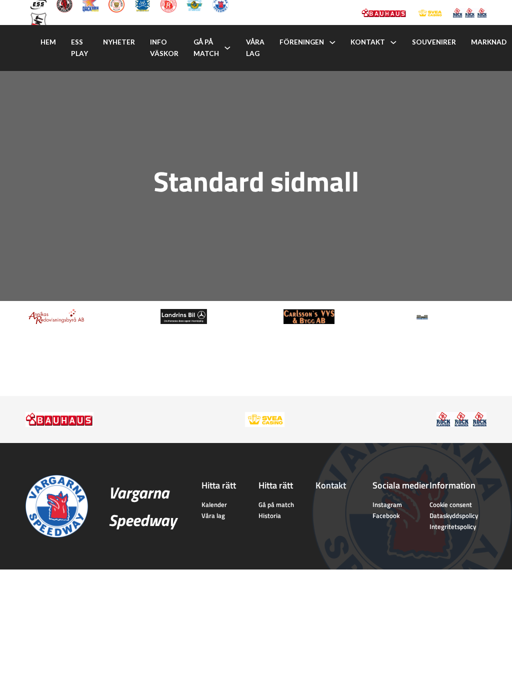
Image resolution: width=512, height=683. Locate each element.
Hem (48, 42)
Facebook (386, 515)
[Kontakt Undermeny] (393, 43)
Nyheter (119, 42)
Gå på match (206, 48)
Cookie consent (451, 505)
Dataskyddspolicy (454, 515)
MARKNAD (488, 42)
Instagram (387, 505)
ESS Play (79, 48)
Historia (269, 515)
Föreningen (302, 42)
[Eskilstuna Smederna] (38, 19)
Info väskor (164, 48)
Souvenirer (434, 42)
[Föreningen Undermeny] (332, 43)
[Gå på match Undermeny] (227, 48)
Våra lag (255, 48)
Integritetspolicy (453, 527)
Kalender (214, 505)
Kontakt (367, 42)
